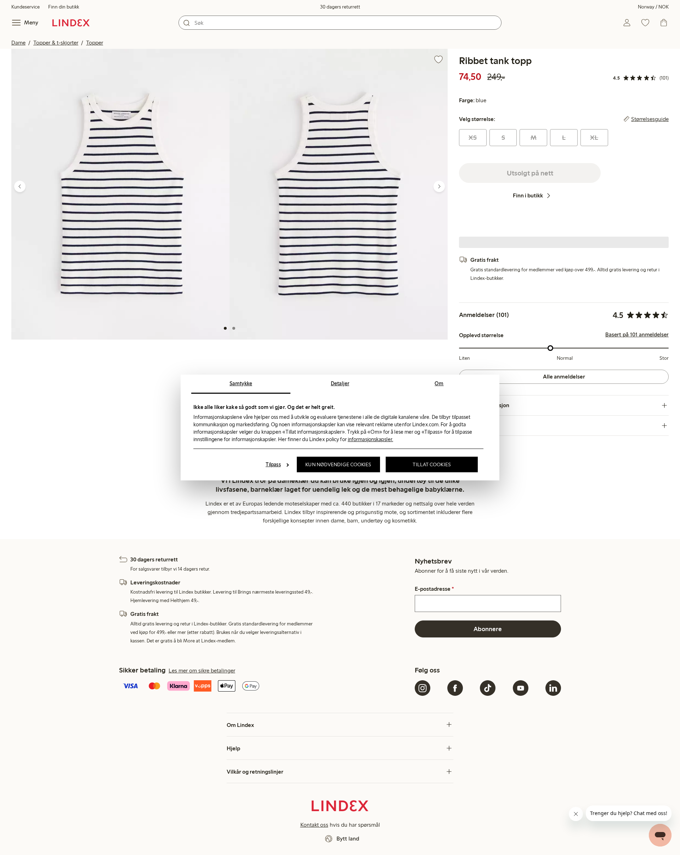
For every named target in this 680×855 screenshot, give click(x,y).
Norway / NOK (653, 7)
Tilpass (273, 464)
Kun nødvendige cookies (338, 464)
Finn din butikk (63, 7)
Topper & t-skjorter (55, 42)
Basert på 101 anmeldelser (637, 334)
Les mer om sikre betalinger (202, 670)
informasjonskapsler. (370, 439)
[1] (225, 328)
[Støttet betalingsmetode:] (265, 686)
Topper (94, 42)
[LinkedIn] (553, 688)
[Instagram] (422, 688)
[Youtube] (520, 688)
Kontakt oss (314, 824)
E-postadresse (434, 589)
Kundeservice (25, 7)
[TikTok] (487, 688)
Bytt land (347, 838)
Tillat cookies (431, 464)
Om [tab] (439, 383)
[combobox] (340, 23)
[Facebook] (455, 688)
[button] (120, 194)
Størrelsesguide (650, 119)
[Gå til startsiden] (71, 22)
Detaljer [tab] (340, 383)
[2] (234, 328)
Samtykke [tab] (241, 383)
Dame (18, 42)
